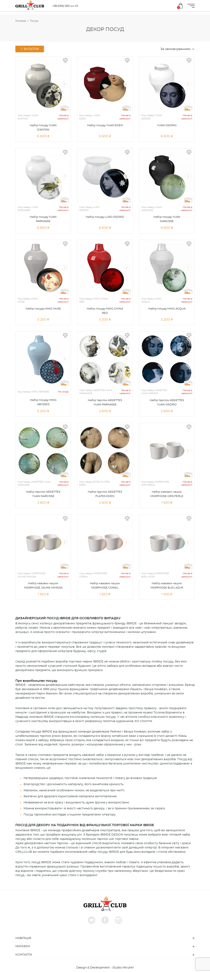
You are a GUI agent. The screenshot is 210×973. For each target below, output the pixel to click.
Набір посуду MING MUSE (43, 308)
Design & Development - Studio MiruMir (105, 967)
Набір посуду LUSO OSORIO (105, 217)
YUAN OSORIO (167, 125)
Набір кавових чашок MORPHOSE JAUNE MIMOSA (43, 585)
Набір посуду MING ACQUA (166, 308)
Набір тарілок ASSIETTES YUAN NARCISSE (43, 494)
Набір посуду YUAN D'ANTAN (43, 127)
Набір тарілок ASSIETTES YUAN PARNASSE (105, 402)
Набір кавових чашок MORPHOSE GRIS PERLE (166, 494)
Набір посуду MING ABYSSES (43, 402)
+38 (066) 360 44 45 (65, 6)
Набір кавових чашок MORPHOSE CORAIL (105, 585)
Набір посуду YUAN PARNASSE (43, 219)
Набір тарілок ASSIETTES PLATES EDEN (105, 494)
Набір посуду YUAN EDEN (105, 125)
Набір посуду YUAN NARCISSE (166, 219)
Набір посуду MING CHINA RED (105, 310)
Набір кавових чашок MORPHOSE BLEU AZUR (167, 585)
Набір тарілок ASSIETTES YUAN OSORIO (167, 402)
